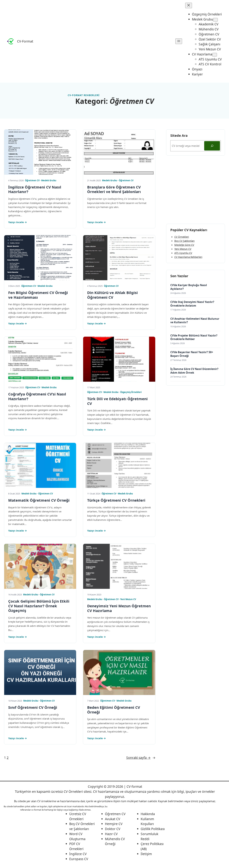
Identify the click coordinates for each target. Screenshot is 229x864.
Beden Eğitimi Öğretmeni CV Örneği (113, 709)
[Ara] (212, 146)
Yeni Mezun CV (128, 599)
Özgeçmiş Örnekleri (131, 392)
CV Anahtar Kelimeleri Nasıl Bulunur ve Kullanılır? (194, 320)
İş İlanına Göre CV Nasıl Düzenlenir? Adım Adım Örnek (194, 370)
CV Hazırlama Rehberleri (188, 257)
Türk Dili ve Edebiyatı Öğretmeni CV (117, 401)
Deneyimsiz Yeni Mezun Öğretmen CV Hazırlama (119, 608)
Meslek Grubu (48, 180)
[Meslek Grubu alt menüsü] (215, 20)
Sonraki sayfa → (140, 757)
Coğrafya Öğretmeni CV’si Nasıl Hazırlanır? (37, 396)
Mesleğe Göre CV (184, 244)
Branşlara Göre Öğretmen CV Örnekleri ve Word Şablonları (114, 189)
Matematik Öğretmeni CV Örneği (39, 500)
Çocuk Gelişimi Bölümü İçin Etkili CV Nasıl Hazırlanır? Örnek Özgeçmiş (38, 606)
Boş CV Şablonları (184, 240)
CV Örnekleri (181, 236)
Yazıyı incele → (17, 222)
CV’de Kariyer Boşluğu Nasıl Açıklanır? (188, 287)
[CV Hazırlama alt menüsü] (214, 54)
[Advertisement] (195, 189)
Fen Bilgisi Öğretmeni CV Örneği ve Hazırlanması (38, 295)
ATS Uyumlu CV (183, 253)
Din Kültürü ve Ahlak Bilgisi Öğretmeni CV (112, 295)
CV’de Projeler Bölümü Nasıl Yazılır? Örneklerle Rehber (193, 337)
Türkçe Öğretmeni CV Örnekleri (116, 500)
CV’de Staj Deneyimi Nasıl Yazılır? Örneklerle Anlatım (192, 303)
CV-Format (25, 41)
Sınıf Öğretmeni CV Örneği (32, 707)
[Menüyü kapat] (188, 5)
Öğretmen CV (32, 180)
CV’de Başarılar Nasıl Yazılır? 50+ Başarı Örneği (191, 354)
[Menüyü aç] (178, 41)
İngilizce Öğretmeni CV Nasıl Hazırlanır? (34, 189)
